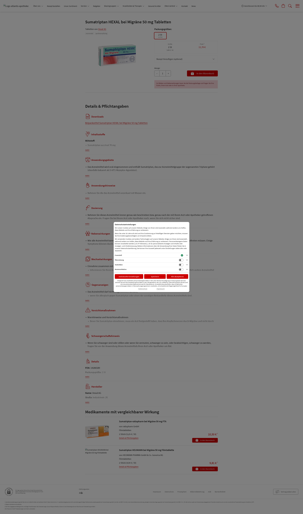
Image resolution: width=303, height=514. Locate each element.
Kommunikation (121, 269)
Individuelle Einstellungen (129, 276)
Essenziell (118, 255)
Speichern (155, 276)
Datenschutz (142, 289)
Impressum (161, 289)
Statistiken (119, 265)
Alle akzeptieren (177, 276)
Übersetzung (119, 260)
